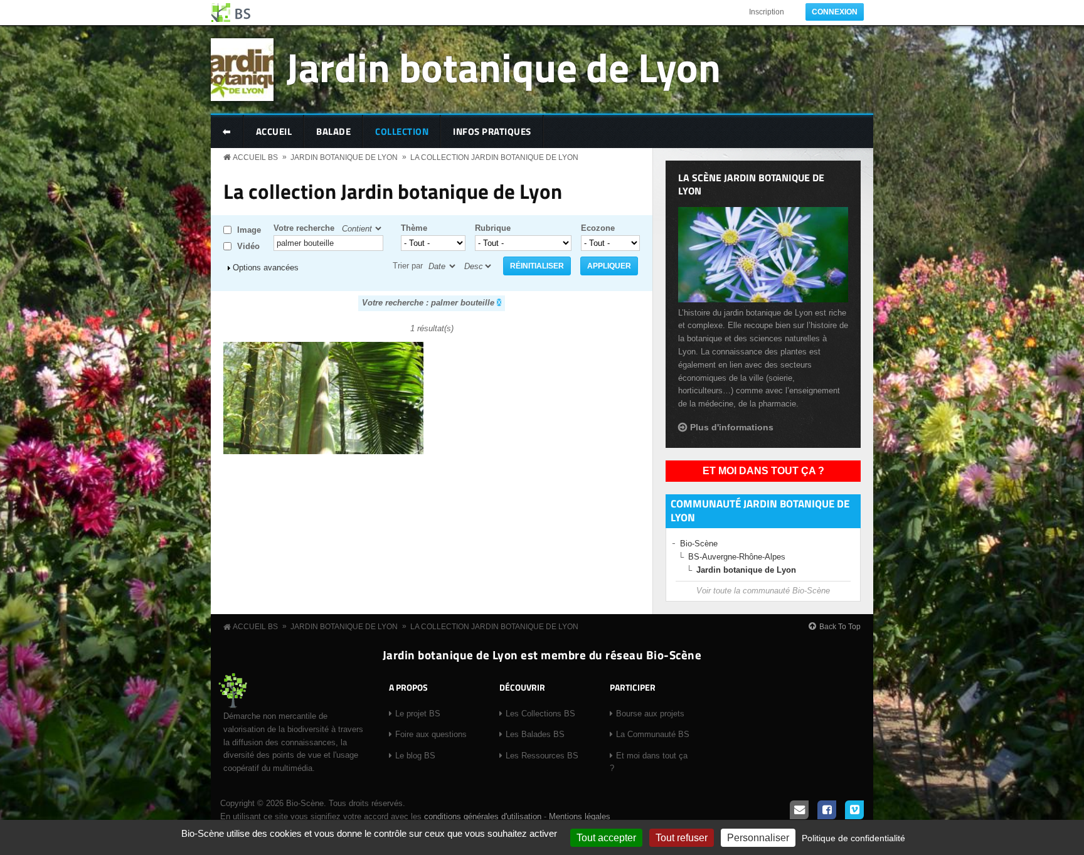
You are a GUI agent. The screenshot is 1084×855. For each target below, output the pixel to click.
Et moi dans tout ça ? (763, 470)
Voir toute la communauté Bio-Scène (763, 590)
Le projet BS (417, 713)
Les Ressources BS (542, 755)
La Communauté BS (652, 734)
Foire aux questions (431, 734)
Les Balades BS (535, 734)
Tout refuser (682, 837)
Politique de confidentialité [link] (853, 838)
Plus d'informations (731, 427)
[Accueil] (231, 12)
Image (249, 230)
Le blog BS (415, 755)
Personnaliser (758, 837)
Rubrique (493, 228)
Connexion (835, 12)
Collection (401, 131)
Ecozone (598, 228)
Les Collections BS (540, 713)
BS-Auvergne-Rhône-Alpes (736, 556)
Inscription (766, 12)
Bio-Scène (699, 543)
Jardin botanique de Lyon (503, 67)
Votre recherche (304, 228)
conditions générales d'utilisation (482, 816)
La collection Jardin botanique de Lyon (494, 157)
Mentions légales (579, 816)
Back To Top (840, 626)
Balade (333, 131)
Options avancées (266, 267)
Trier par (408, 265)
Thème (414, 228)
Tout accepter (606, 837)
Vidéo (248, 246)
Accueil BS (255, 157)
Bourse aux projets (650, 713)
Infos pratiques (492, 131)
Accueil (274, 131)
